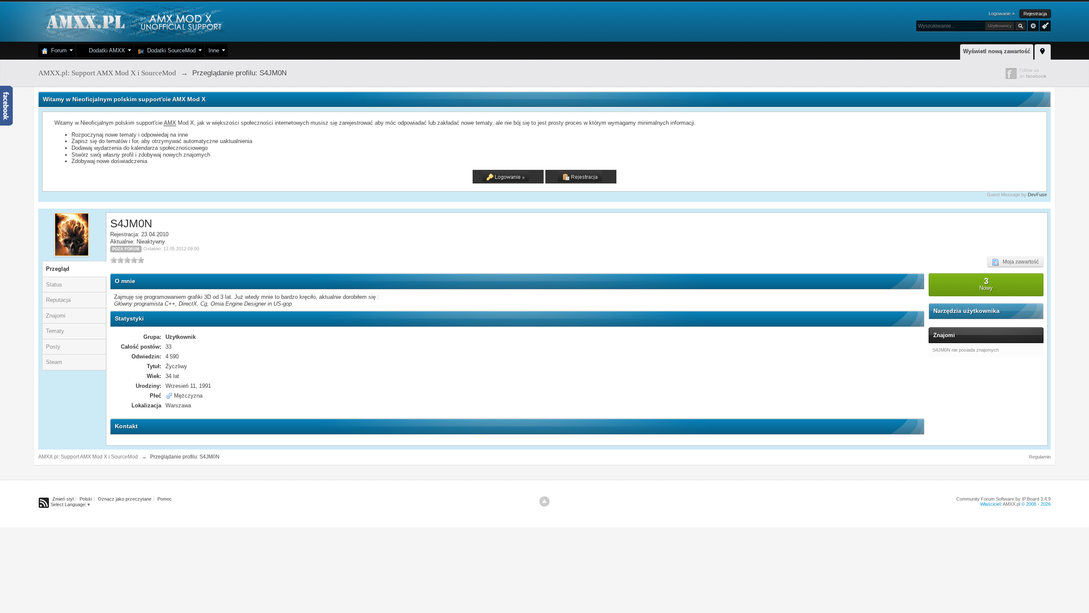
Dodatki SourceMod (170, 50)
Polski (86, 498)
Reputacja (58, 300)
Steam (54, 362)
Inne (213, 50)
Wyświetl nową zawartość (996, 51)
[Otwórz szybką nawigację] (1043, 50)
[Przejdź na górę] (544, 501)
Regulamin (1040, 456)
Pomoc (164, 498)
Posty (53, 347)
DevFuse (1037, 194)
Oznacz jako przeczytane (124, 498)
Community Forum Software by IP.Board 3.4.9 (1003, 498)
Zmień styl (63, 498)
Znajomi (56, 315)
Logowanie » (1002, 13)
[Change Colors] (1044, 25)
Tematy (55, 331)
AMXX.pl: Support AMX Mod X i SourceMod (88, 457)
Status (54, 284)
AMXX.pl (1011, 504)
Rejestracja (1035, 13)
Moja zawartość (1019, 262)
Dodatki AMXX (105, 50)
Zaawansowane (1033, 26)
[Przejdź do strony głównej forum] (133, 21)
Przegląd (57, 269)
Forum (57, 50)
